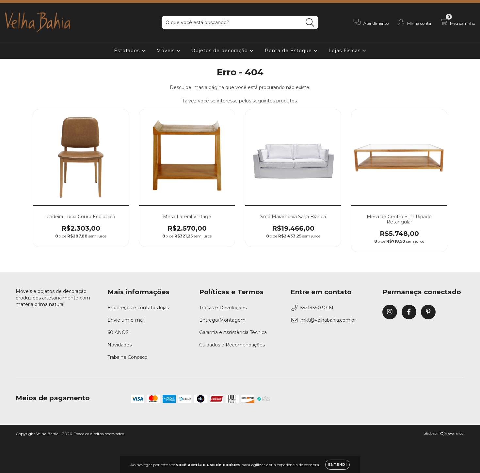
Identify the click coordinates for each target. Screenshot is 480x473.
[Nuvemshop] (444, 434)
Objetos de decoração (220, 50)
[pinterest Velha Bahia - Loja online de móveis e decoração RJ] (428, 312)
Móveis (166, 50)
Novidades (119, 345)
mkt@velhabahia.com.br (328, 320)
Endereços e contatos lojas (138, 308)
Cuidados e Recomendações (232, 345)
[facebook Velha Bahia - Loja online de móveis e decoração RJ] (409, 312)
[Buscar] (310, 22)
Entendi (337, 465)
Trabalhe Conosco (127, 357)
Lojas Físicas (345, 50)
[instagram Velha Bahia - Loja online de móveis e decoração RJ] (389, 312)
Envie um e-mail (126, 320)
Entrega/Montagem (222, 320)
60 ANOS (118, 332)
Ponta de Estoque (289, 50)
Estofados (127, 50)
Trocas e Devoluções (223, 308)
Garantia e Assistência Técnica (233, 332)
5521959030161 (316, 308)
